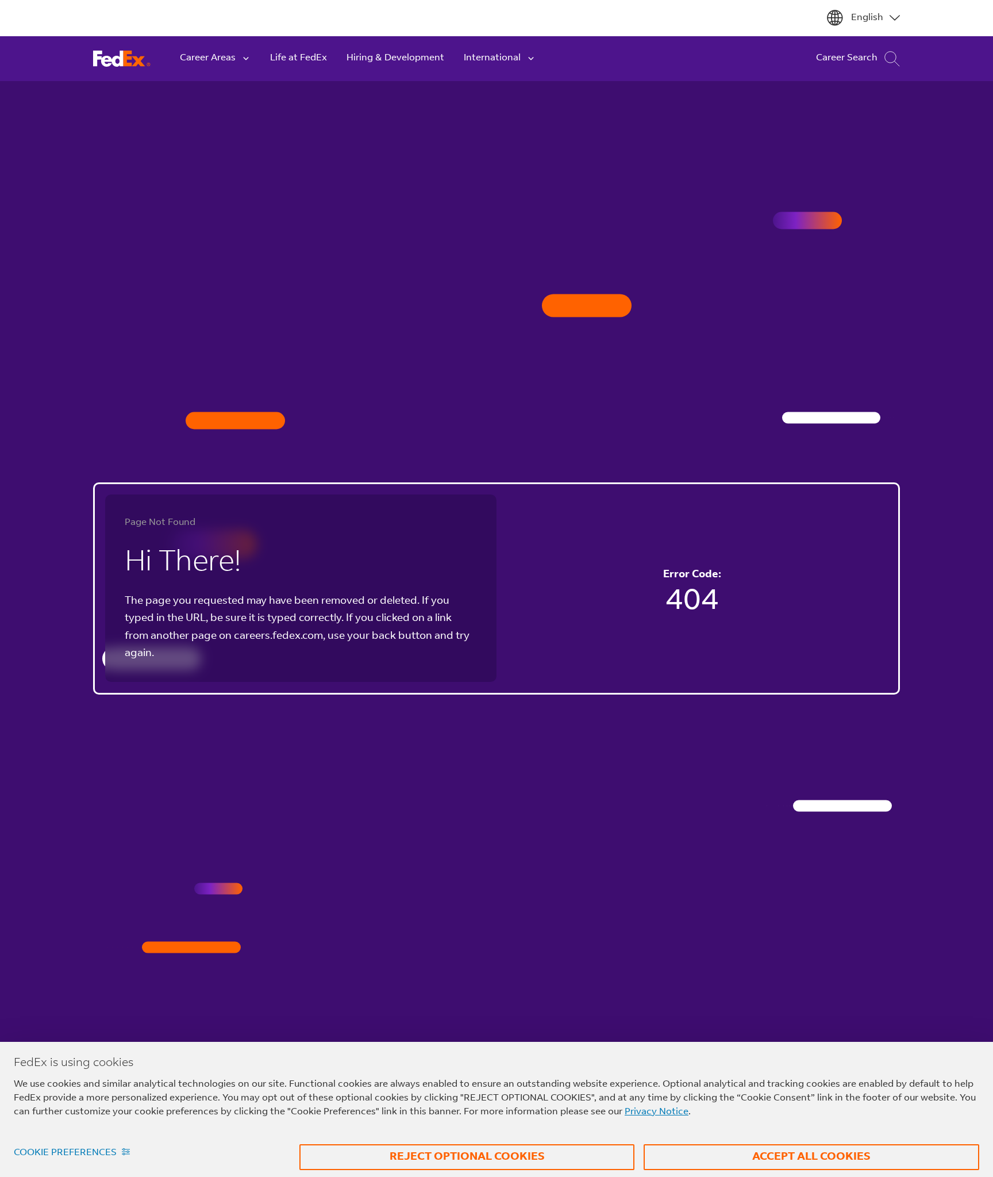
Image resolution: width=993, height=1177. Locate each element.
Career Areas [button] (208, 58)
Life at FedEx (298, 58)
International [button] (492, 58)
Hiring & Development (395, 58)
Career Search (846, 58)
